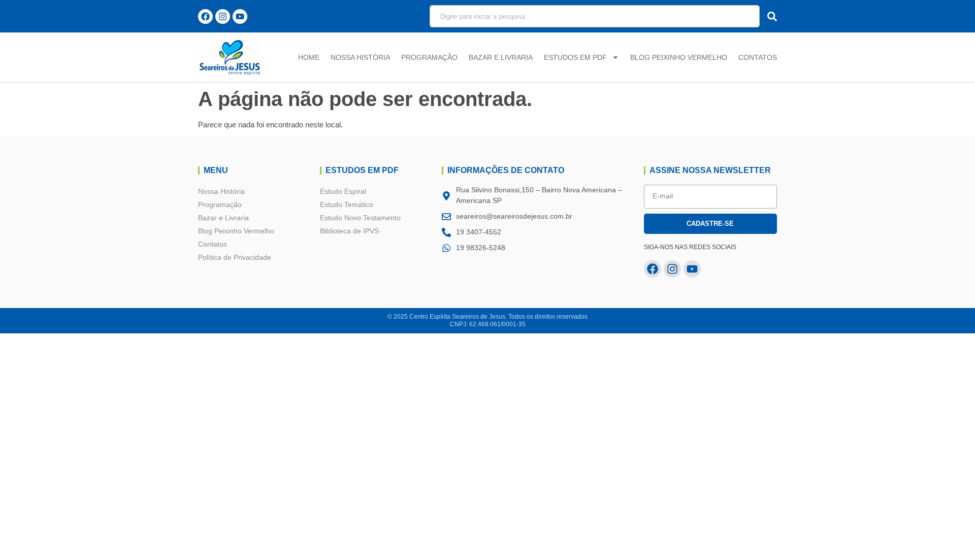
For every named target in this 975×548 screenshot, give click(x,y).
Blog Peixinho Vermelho (678, 57)
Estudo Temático (346, 204)
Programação (429, 57)
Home (308, 57)
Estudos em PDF (575, 57)
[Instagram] (222, 16)
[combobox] (595, 16)
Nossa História (360, 57)
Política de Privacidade (234, 257)
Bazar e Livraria (501, 57)
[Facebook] (205, 16)
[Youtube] (240, 16)
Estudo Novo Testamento (360, 218)
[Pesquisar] (769, 16)
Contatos (757, 57)
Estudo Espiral (343, 191)
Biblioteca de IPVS (349, 231)
